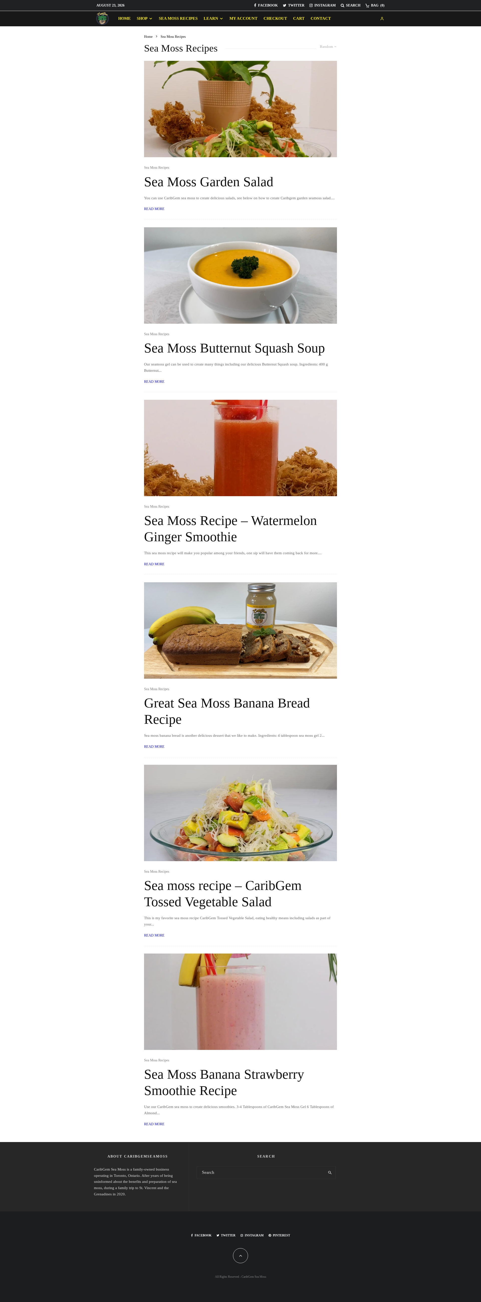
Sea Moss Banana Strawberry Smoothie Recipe (224, 1082)
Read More (154, 209)
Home (124, 18)
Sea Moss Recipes (178, 18)
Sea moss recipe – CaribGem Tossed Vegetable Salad (223, 893)
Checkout (275, 18)
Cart (299, 18)
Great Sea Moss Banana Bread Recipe (227, 711)
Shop (142, 18)
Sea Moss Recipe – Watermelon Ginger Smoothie (230, 528)
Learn (211, 18)
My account (243, 18)
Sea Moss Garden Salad (208, 181)
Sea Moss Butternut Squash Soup (234, 347)
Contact (321, 18)
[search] (329, 1173)
